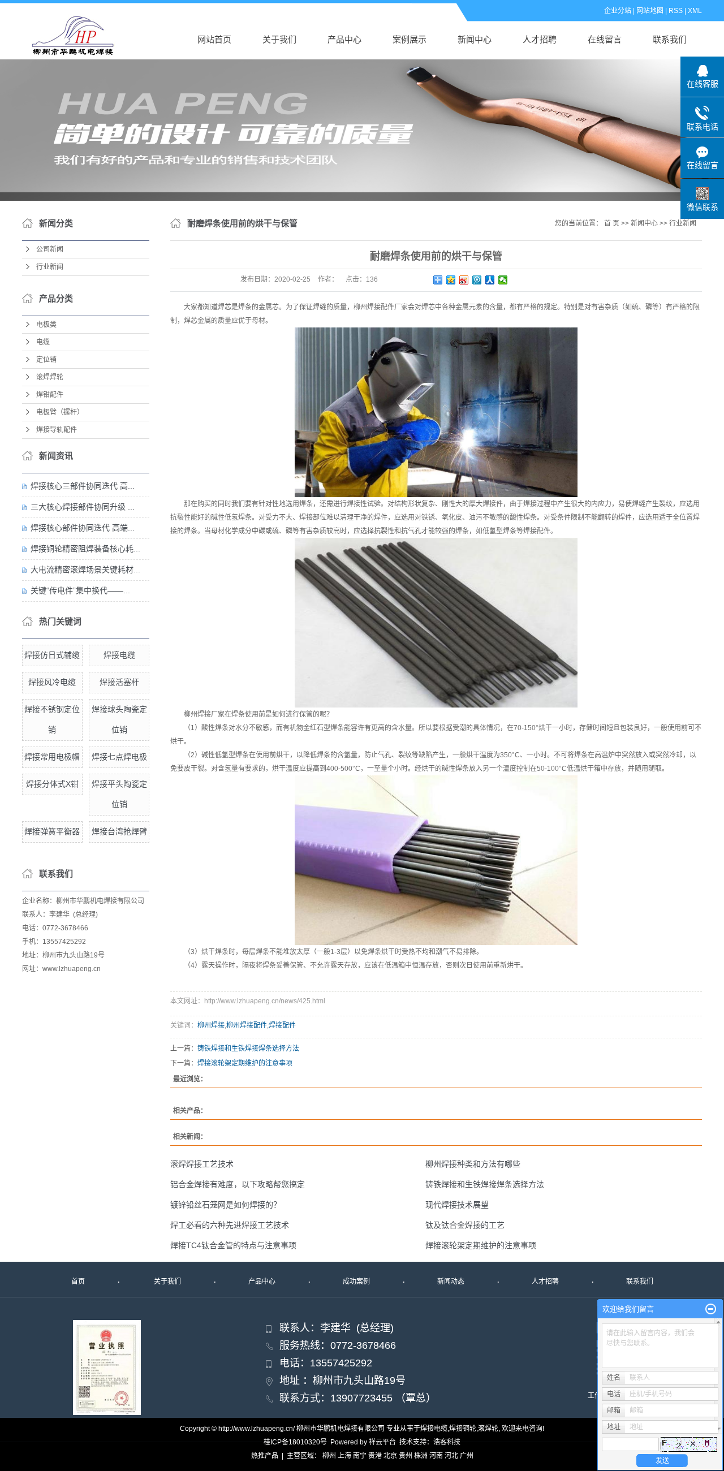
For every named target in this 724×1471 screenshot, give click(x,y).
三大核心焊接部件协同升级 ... (83, 506)
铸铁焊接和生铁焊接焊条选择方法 (248, 1048)
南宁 (360, 1456)
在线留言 (605, 39)
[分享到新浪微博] (464, 279)
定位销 (46, 360)
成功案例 (356, 1281)
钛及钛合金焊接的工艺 (465, 1225)
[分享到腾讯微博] (477, 279)
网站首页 (214, 39)
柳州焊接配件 (246, 1025)
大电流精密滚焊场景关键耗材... (85, 569)
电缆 (43, 342)
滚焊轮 (488, 1429)
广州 (466, 1456)
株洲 (421, 1456)
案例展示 (409, 39)
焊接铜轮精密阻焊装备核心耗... (85, 548)
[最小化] (710, 1309)
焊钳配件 (49, 395)
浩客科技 (446, 1442)
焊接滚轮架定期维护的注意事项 (244, 1063)
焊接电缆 (119, 654)
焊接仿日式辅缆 (52, 654)
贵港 (375, 1456)
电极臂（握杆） (60, 412)
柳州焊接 (211, 1025)
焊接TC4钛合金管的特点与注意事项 (233, 1245)
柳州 (329, 1456)
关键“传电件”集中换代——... (80, 590)
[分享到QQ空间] (451, 279)
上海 (344, 1456)
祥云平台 (382, 1442)
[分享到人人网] (490, 279)
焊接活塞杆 (119, 682)
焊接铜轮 (462, 1429)
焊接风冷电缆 (52, 682)
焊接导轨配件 (56, 430)
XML (695, 11)
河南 (436, 1456)
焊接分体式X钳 (52, 783)
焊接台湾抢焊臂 (119, 831)
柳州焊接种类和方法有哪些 (472, 1163)
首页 (78, 1281)
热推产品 (264, 1456)
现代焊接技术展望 (457, 1204)
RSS (676, 11)
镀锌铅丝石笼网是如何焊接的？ (225, 1204)
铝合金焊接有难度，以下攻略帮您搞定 (237, 1184)
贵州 (405, 1456)
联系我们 (670, 39)
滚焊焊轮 (49, 377)
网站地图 (649, 11)
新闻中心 (475, 39)
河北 (451, 1456)
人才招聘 (540, 39)
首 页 (611, 223)
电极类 (46, 325)
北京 (390, 1456)
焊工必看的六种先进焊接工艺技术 (229, 1225)
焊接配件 (282, 1025)
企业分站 (617, 11)
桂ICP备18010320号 (295, 1442)
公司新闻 (49, 249)
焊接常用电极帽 (52, 756)
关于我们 (279, 39)
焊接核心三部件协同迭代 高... (83, 485)
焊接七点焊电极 (119, 756)
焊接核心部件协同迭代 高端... (83, 527)
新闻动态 (450, 1281)
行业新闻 (49, 267)
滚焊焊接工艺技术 (202, 1163)
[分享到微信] (503, 279)
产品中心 (344, 39)
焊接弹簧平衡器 (52, 831)
